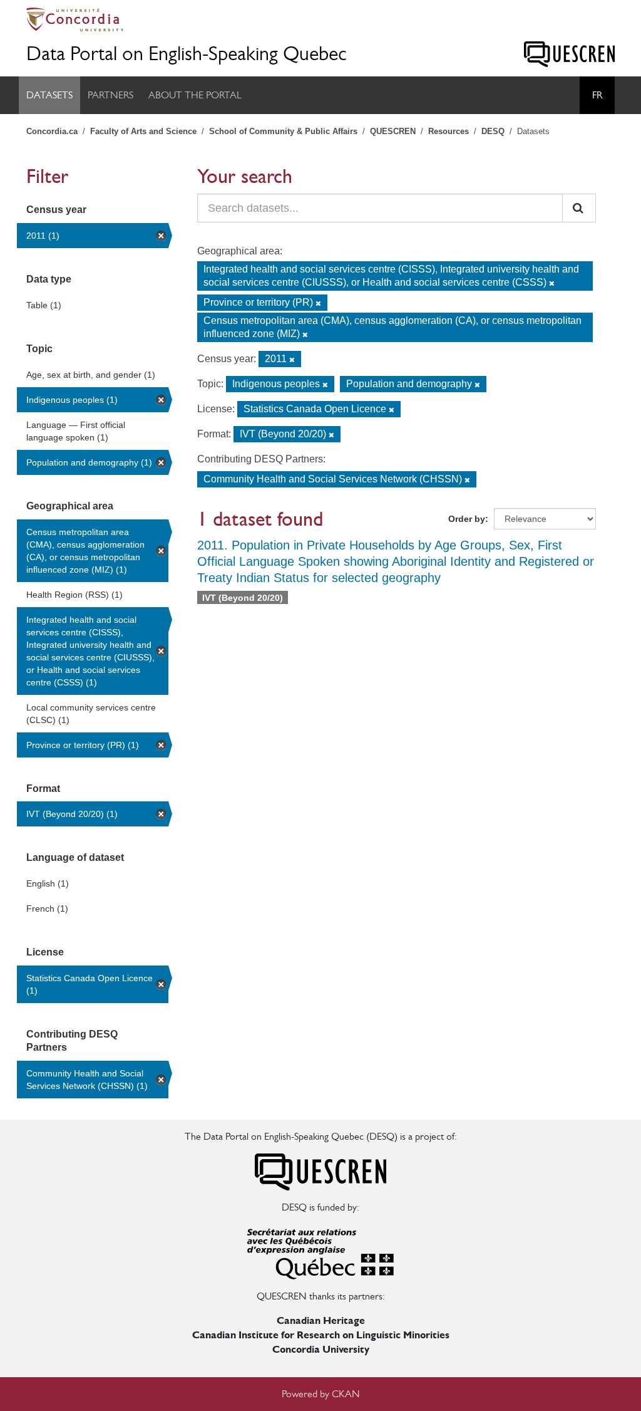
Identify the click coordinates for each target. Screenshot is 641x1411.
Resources (448, 131)
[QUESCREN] (569, 54)
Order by (466, 519)
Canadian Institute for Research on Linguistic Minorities (320, 1335)
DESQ (493, 131)
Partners (110, 95)
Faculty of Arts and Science (143, 131)
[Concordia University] (320, 19)
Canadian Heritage (321, 1320)
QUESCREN (393, 131)
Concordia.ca (52, 131)
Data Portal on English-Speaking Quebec (186, 53)
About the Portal (195, 95)
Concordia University (320, 1349)
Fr (597, 95)
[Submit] (579, 208)
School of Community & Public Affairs (283, 131)
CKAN (346, 1394)
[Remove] (552, 283)
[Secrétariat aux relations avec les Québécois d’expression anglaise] (320, 1251)
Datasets (49, 95)
